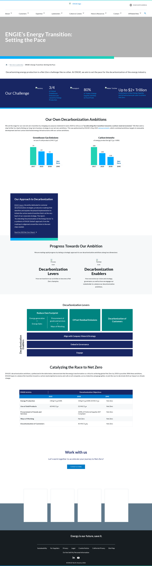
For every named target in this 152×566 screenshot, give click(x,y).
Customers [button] (24, 13)
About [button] (9, 13)
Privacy (65, 548)
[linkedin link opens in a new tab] (74, 557)
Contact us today (76, 466)
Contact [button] (117, 13)
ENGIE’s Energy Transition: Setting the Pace (40, 65)
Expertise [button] (40, 13)
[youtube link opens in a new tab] (78, 558)
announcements (104, 128)
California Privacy (98, 548)
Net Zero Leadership (16, 65)
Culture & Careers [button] (77, 13)
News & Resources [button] (99, 13)
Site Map (111, 548)
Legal (73, 548)
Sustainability (42, 548)
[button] (35, 505)
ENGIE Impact (19, 205)
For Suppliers (54, 548)
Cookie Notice (84, 548)
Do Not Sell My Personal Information (76, 552)
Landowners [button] (57, 13)
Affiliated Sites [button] (135, 13)
